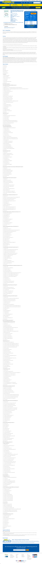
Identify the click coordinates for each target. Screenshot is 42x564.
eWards (17, 557)
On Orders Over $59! (8, 23)
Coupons (17, 556)
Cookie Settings (29, 556)
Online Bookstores (29, 559)
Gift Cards (23, 554)
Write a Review (6, 26)
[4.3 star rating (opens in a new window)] (32, 25)
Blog (22, 0)
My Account (37, 0)
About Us (11, 554)
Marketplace (29, 0)
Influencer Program (12, 556)
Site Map (28, 557)
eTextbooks (30, 2)
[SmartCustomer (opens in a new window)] (30, 27)
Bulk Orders (17, 554)
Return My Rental (25, 0)
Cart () (40, 0)
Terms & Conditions (29, 558)
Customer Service (33, 0)
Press (27, 554)
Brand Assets (11, 557)
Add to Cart (33, 13)
